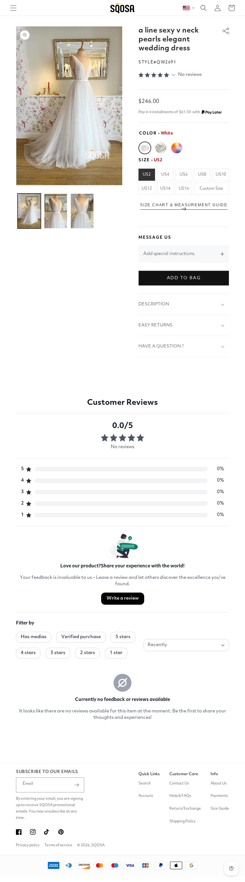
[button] (13, 8)
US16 (184, 188)
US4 (165, 174)
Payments (219, 796)
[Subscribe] (77, 784)
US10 (221, 174)
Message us (154, 238)
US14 (165, 188)
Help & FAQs (180, 796)
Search (144, 783)
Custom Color (176, 148)
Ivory (160, 148)
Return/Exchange (185, 809)
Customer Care (183, 774)
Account (145, 796)
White (144, 148)
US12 (147, 188)
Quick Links (149, 774)
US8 (202, 174)
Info (214, 774)
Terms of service (58, 845)
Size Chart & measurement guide (183, 205)
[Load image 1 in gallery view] (29, 211)
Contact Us (179, 783)
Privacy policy (28, 845)
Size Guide (220, 809)
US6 (184, 174)
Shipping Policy (182, 821)
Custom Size (211, 188)
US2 (147, 174)
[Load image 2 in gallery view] (55, 211)
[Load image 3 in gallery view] (82, 211)
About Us (218, 783)
